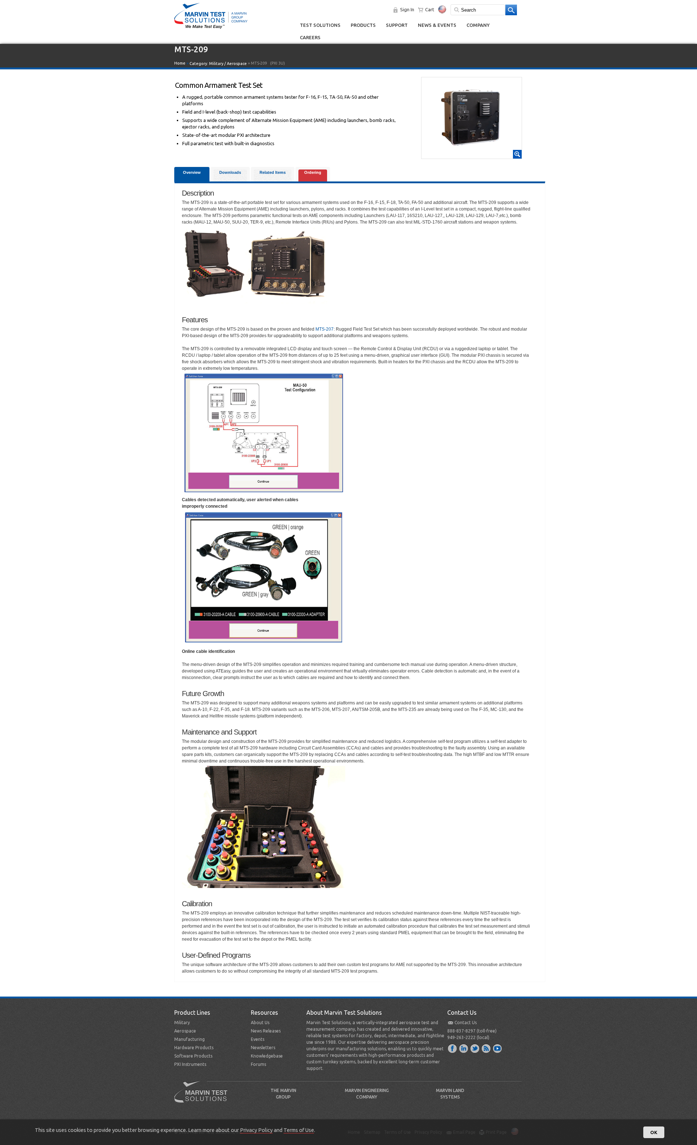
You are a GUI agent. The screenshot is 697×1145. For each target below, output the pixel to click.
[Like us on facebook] (452, 1048)
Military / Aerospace (228, 63)
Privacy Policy (256, 1130)
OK (653, 1132)
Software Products (193, 1056)
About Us (260, 1022)
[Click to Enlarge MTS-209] (471, 155)
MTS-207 (324, 329)
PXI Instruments (190, 1064)
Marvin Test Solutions (203, 1097)
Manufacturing (189, 1039)
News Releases (266, 1031)
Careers (310, 37)
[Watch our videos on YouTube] (497, 1048)
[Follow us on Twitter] (475, 1048)
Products (363, 25)
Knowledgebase (267, 1056)
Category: (218, 63)
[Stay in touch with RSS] (486, 1048)
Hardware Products (193, 1047)
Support (397, 25)
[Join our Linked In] (463, 1048)
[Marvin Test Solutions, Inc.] (211, 29)
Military (182, 1022)
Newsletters (263, 1047)
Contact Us (466, 1022)
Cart (429, 9)
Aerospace (185, 1031)
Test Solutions (320, 25)
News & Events (437, 25)
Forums (258, 1064)
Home (180, 63)
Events (257, 1039)
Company (478, 25)
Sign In (407, 9)
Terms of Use (299, 1130)
